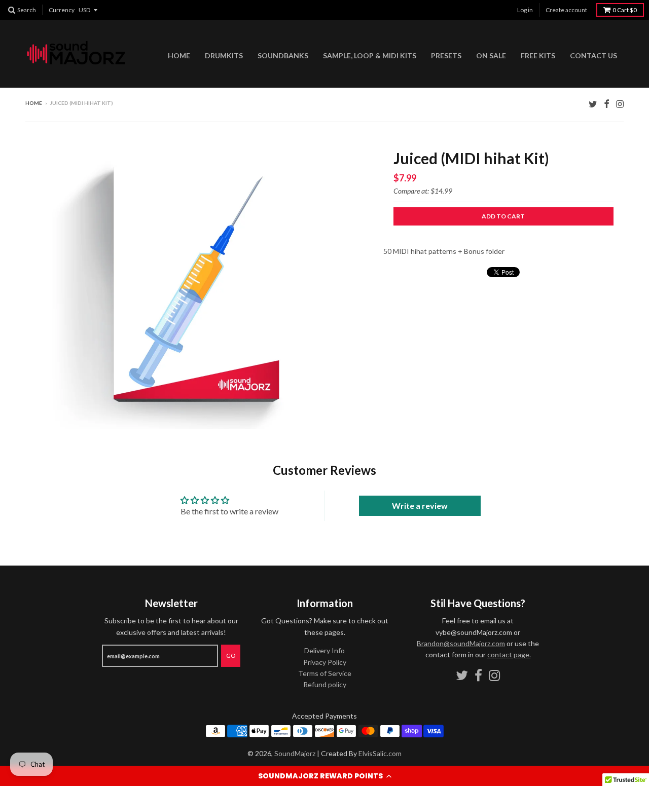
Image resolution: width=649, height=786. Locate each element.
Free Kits (538, 55)
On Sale (491, 55)
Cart (624, 10)
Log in (525, 10)
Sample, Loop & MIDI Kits (369, 55)
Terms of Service (324, 673)
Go (230, 655)
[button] (324, 776)
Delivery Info (324, 650)
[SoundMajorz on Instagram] (620, 103)
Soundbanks (283, 55)
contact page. (509, 654)
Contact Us (593, 55)
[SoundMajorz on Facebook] (606, 103)
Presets (446, 55)
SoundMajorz (294, 753)
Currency (62, 10)
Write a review (420, 505)
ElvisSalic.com (380, 753)
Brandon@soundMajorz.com (461, 643)
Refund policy (324, 684)
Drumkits (224, 55)
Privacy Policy (324, 662)
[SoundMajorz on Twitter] (593, 103)
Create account (566, 10)
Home (179, 55)
